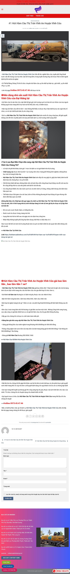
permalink (48, 422)
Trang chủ (40, 16)
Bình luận (6, 456)
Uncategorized (35, 20)
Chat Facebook (7, 566)
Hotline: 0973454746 (9, 570)
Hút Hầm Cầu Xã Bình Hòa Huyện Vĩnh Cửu (17, 339)
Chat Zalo (6, 562)
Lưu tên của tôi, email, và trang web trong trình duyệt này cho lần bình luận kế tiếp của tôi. (32, 494)
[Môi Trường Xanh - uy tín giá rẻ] (38, 9)
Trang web (6, 486)
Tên (5, 471)
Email (5, 478)
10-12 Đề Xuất (43, 28)
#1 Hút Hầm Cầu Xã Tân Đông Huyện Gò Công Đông (50, 441)
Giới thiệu (29, 16)
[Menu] (2, 9)
